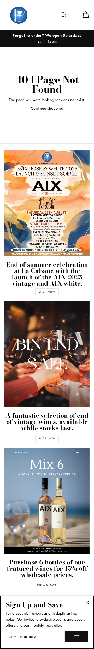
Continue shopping (47, 108)
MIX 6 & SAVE (47, 585)
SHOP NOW (47, 291)
